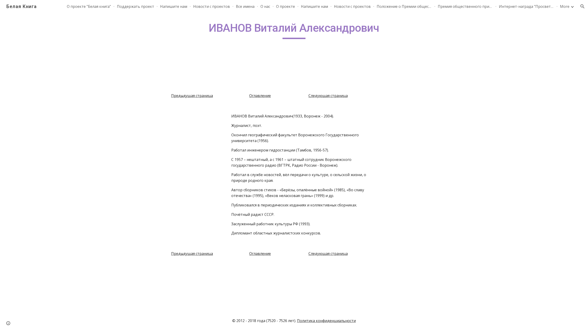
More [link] (564, 6)
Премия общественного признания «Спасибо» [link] (465, 6)
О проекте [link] (285, 6)
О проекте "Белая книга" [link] (89, 6)
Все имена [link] (245, 6)
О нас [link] (265, 6)
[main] (294, 30)
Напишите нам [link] (173, 6)
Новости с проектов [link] (211, 6)
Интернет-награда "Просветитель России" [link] (526, 6)
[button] (582, 6)
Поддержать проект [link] (135, 6)
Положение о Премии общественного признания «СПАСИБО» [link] (404, 6)
